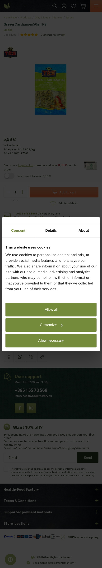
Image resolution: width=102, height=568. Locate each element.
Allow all (51, 309)
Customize (48, 325)
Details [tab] (51, 230)
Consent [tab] (18, 230)
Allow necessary (51, 340)
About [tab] (84, 230)
